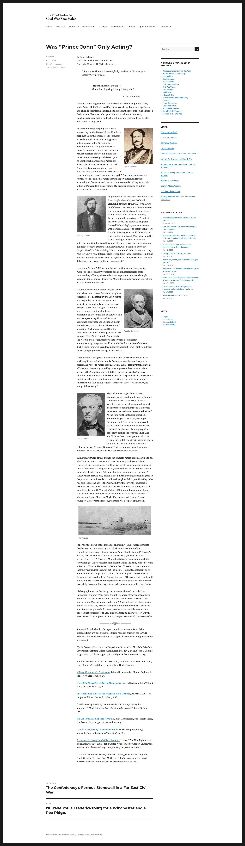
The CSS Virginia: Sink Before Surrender (95, 718)
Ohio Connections (170, 106)
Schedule (74, 26)
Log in (165, 317)
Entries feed (168, 319)
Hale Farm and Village (170, 181)
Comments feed (169, 322)
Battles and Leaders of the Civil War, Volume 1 (98, 740)
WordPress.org (169, 325)
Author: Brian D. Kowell (55, 67)
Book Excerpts (169, 79)
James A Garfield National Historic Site (176, 159)
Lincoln (166, 100)
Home (49, 26)
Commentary (168, 90)
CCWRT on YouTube (169, 143)
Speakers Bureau (147, 26)
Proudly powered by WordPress (89, 835)
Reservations (89, 26)
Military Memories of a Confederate (93, 672)
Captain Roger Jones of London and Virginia (97, 729)
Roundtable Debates (171, 108)
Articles (131, 26)
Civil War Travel (169, 87)
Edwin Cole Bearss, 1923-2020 (175, 296)
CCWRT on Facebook (169, 132)
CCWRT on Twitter (168, 138)
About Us (60, 26)
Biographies (168, 76)
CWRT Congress (167, 148)
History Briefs (168, 95)
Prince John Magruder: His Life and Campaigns (99, 683)
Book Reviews (168, 82)
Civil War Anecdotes (54, 64)
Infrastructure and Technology (175, 98)
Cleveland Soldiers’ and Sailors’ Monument (178, 154)
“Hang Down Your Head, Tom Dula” (177, 253)
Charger (103, 26)
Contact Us (165, 26)
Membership (117, 26)
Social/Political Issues (172, 111)
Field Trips (167, 92)
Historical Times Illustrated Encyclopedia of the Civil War (103, 693)
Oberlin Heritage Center (170, 191)
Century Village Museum (171, 186)
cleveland (50, 57)
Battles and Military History (174, 74)
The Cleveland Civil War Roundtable (60, 835)
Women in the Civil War (172, 114)
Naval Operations (170, 103)
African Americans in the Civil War (177, 71)
